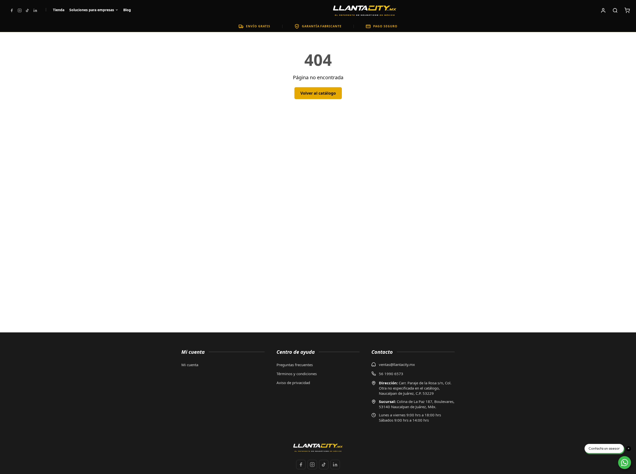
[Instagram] (19, 10)
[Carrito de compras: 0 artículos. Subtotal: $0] (627, 10)
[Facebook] (11, 10)
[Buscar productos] (615, 10)
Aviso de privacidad (293, 382)
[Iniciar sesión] (603, 10)
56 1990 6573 (391, 373)
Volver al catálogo (318, 93)
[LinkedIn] (35, 10)
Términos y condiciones (297, 373)
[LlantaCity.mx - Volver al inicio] (365, 10)
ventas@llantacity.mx (397, 364)
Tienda (58, 9)
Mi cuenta (189, 364)
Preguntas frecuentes (295, 364)
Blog (127, 9)
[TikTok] (27, 10)
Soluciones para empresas (91, 9)
